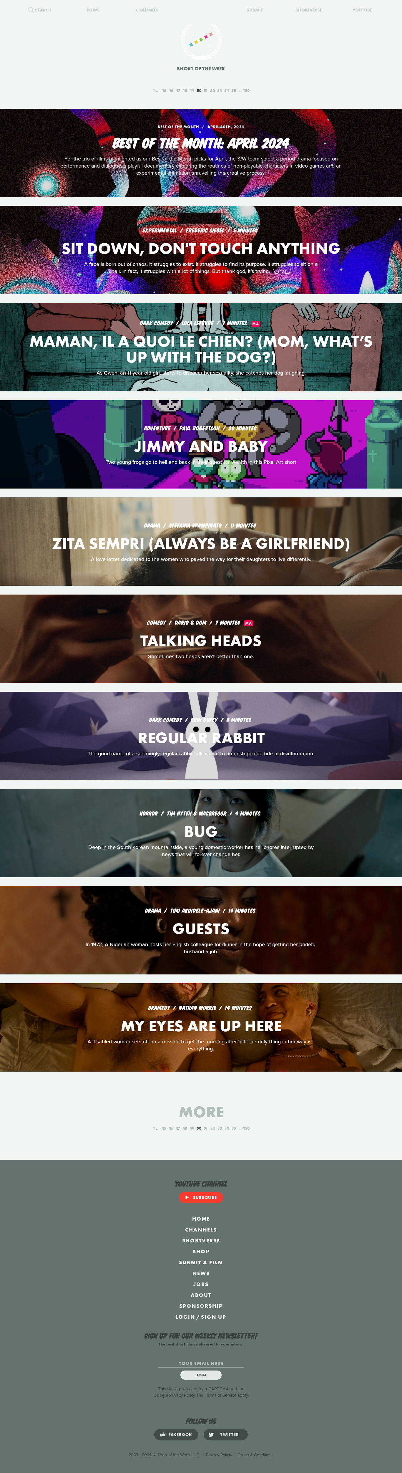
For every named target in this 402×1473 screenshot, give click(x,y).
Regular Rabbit (201, 738)
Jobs (201, 1284)
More (201, 1112)
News (201, 1273)
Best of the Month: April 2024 (201, 142)
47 (178, 90)
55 (233, 90)
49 (192, 90)
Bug (201, 831)
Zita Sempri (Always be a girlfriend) (201, 543)
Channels (201, 1229)
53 (219, 90)
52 (212, 90)
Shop (201, 1251)
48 (184, 90)
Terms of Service (220, 1395)
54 (226, 90)
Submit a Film (201, 1262)
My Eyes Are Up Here (201, 1026)
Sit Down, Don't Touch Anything (201, 248)
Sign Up (213, 1316)
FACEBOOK (180, 1434)
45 (164, 90)
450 (246, 90)
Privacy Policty (219, 1454)
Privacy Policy (182, 1395)
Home (201, 1218)
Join (201, 1375)
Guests (201, 928)
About (201, 1295)
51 (206, 90)
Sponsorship (201, 1305)
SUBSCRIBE (205, 1197)
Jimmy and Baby (201, 446)
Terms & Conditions (256, 1454)
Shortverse (201, 1240)
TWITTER (229, 1434)
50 (199, 90)
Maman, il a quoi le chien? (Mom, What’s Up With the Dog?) (201, 349)
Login (185, 1316)
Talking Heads (201, 640)
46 (171, 90)
